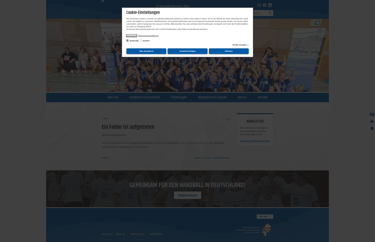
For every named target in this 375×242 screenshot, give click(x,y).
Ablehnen (229, 51)
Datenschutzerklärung (148, 36)
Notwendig (134, 41)
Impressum (131, 36)
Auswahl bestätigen (187, 51)
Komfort (146, 41)
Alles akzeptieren (146, 51)
